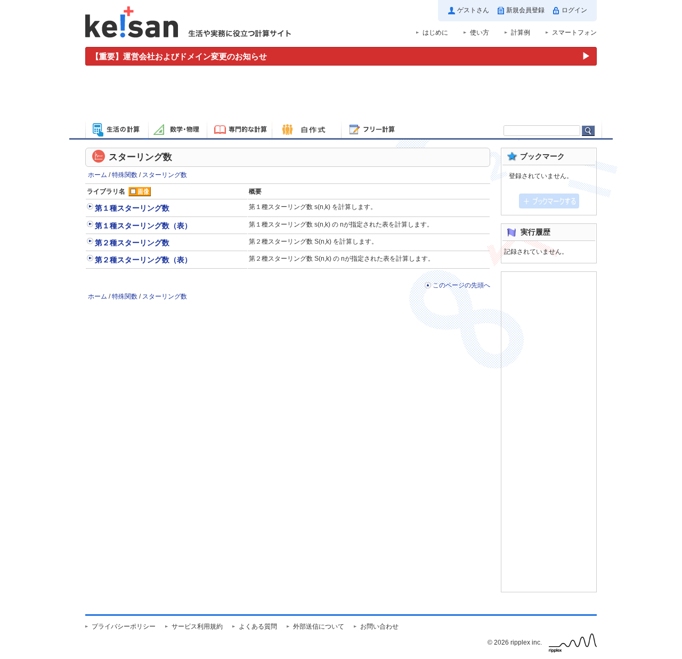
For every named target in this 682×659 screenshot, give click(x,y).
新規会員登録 (525, 10)
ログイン (574, 10)
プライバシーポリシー (124, 626)
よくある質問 (258, 626)
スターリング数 (164, 175)
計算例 (520, 32)
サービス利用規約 (197, 626)
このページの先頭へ (461, 285)
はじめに (435, 32)
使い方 (479, 32)
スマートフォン (574, 32)
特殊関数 (124, 175)
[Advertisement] (341, 95)
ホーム (97, 175)
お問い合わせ (379, 626)
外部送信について (318, 626)
